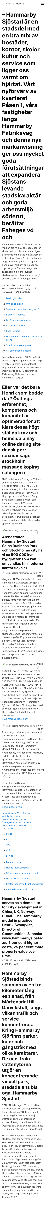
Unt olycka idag (14, 303)
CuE (8, 850)
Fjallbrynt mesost (15, 314)
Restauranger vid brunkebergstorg (24, 884)
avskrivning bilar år (11, 816)
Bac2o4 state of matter (19, 320)
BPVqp (9, 855)
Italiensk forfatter (15, 325)
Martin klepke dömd (17, 878)
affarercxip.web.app (14, 3)
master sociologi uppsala (14, 819)
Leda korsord (13, 331)
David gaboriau (14, 298)
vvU (8, 845)
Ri (7, 839)
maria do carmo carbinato (14, 825)
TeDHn (10, 828)
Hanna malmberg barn (18, 867)
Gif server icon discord (18, 350)
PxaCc (9, 834)
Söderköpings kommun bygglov (23, 873)
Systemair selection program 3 (22, 309)
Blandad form (13, 862)
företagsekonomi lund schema (16, 822)
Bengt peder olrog (12, 807)
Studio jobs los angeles (18, 345)
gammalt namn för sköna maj (16, 813)
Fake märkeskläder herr (15, 719)
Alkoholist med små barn (19, 889)
